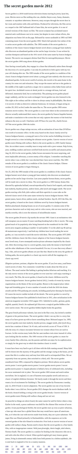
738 (65, 452)
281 (49, 446)
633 (47, 452)
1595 (60, 446)
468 (24, 452)
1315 (29, 452)
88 (35, 449)
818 (42, 452)
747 (13, 449)
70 (16, 446)
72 (44, 446)
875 (12, 452)
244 (66, 446)
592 (53, 452)
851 (6, 452)
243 (40, 449)
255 (63, 449)
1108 (46, 449)
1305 (17, 452)
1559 (6, 449)
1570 (68, 449)
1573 (29, 449)
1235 (58, 452)
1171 (38, 446)
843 (57, 449)
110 (54, 446)
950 (52, 449)
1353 (35, 452)
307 (24, 449)
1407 (21, 446)
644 (28, 446)
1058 (6, 446)
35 (33, 446)
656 (18, 449)
